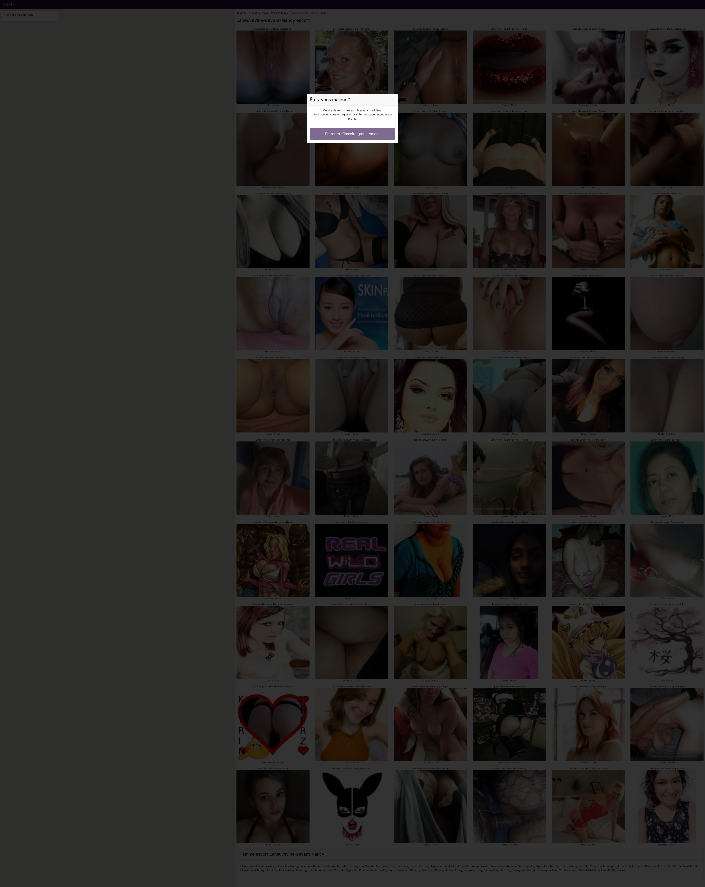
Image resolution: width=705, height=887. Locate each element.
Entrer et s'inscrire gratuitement (352, 134)
